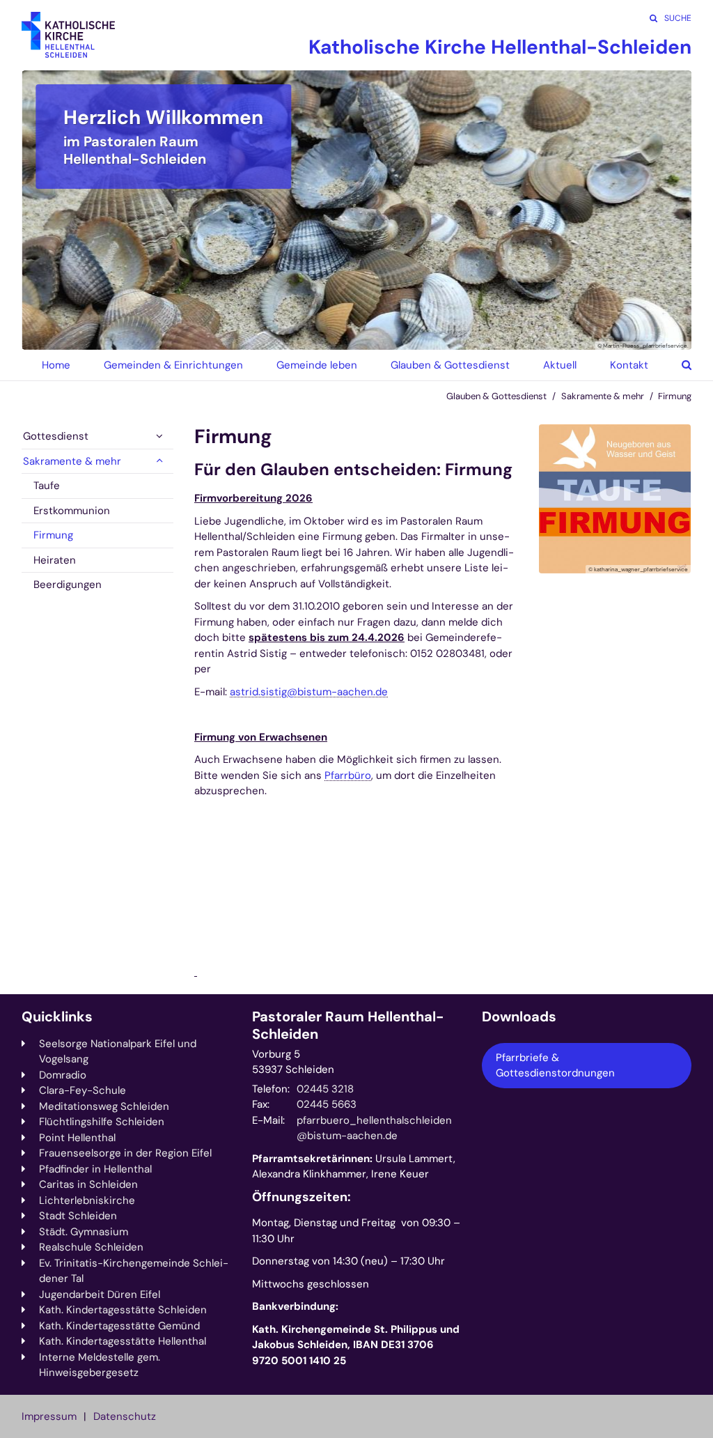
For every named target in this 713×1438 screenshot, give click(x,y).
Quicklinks (57, 1017)
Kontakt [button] (629, 365)
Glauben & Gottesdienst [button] (450, 365)
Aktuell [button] (560, 365)
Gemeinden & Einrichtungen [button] (173, 365)
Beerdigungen (67, 585)
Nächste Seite (663, 210)
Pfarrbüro (347, 775)
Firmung (674, 396)
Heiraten (54, 560)
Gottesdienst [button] (55, 436)
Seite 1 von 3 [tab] (332, 335)
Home (56, 365)
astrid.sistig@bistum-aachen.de (309, 692)
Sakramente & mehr (602, 396)
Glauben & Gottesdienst (496, 396)
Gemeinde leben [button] (316, 365)
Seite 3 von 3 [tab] (380, 335)
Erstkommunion (71, 511)
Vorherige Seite (49, 210)
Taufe (46, 486)
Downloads (519, 1017)
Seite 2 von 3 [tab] (356, 335)
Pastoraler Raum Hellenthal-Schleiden (348, 1025)
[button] (676, 365)
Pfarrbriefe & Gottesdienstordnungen (555, 1066)
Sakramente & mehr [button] (72, 461)
